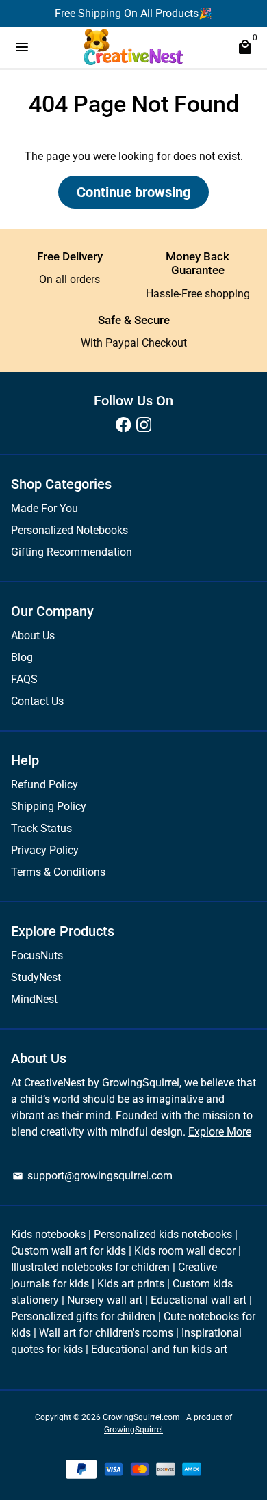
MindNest (34, 999)
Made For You (44, 508)
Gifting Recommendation (71, 552)
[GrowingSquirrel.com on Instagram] (143, 424)
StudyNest (36, 977)
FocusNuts (37, 955)
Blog (22, 657)
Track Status (41, 828)
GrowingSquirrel (133, 1429)
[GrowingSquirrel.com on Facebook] (123, 424)
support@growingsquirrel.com (92, 1175)
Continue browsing (133, 192)
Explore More (219, 1131)
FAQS (24, 679)
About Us (33, 635)
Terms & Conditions (58, 872)
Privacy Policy (45, 850)
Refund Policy (44, 784)
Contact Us (37, 701)
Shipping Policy (48, 806)
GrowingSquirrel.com (141, 1417)
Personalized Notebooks (69, 530)
